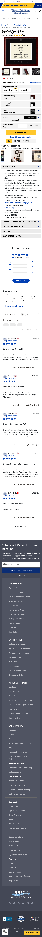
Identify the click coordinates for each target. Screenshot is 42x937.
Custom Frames (15, 605)
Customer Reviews (12, 236)
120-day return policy (13, 226)
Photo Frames (14, 623)
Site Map (35, 928)
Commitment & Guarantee (20, 713)
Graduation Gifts (16, 675)
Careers (12, 734)
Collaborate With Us (17, 772)
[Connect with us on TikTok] (14, 903)
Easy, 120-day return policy (21, 137)
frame (6, 325)
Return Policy (14, 824)
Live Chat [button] (12, 868)
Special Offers (14, 841)
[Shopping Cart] (39, 11)
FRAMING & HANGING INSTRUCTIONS (19, 221)
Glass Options (14, 696)
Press (11, 739)
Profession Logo (15, 657)
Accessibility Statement (19, 752)
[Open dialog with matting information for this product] (10, 103)
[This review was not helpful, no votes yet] (36, 367)
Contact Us (13, 806)
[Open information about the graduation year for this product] (29, 126)
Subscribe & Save (16, 837)
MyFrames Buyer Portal (18, 855)
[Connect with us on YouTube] (23, 903)
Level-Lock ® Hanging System (21, 705)
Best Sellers (13, 632)
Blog (10, 748)
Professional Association (19, 653)
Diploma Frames (15, 588)
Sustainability (14, 718)
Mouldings (13, 687)
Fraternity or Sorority (17, 670)
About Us (12, 730)
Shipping (6, 231)
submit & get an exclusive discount (21, 571)
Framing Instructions (17, 828)
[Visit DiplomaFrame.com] (9, 1)
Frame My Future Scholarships (21, 768)
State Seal (13, 662)
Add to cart (21, 132)
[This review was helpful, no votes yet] (33, 367)
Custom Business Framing (19, 789)
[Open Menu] (3, 11)
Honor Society (14, 666)
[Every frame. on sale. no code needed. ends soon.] (21, 5)
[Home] (20, 11)
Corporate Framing (17, 785)
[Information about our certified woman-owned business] (34, 919)
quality (13, 325)
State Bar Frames (16, 601)
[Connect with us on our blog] (32, 903)
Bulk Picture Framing (17, 794)
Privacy (6, 928)
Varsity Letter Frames (17, 610)
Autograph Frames (16, 619)
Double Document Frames (19, 597)
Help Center (14, 880)
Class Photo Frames (17, 614)
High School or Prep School (20, 648)
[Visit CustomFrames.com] (33, 1)
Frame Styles (14, 709)
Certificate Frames (16, 592)
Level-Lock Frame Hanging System (18, 203)
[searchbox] (11, 314)
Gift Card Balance (16, 846)
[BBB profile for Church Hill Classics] (7, 919)
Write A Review (21, 281)
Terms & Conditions (20, 928)
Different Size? (35, 83)
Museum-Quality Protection (20, 700)
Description (8, 166)
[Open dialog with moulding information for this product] (17, 96)
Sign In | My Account (17, 810)
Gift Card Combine (16, 850)
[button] (36, 11)
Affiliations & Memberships (20, 743)
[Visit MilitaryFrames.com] (21, 1)
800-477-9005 (15, 872)
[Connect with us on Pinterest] (28, 903)
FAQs (11, 832)
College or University (17, 644)
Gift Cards (13, 627)
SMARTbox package (12, 207)
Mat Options (14, 691)
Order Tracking (15, 815)
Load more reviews (21, 526)
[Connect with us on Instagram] (19, 903)
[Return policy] (20, 919)
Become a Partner (16, 781)
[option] (10, 90)
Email (11, 863)
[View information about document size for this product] (25, 82)
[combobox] (30, 330)
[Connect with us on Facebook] (10, 903)
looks (19, 325)
